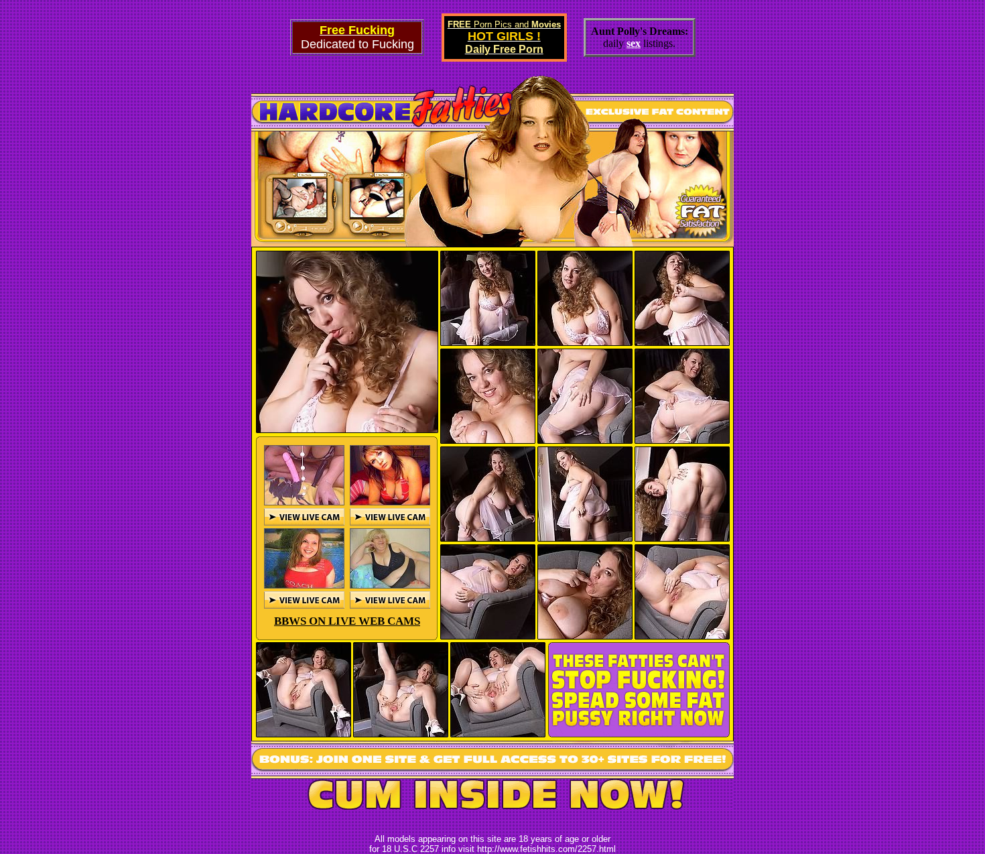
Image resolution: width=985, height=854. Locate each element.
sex (634, 43)
